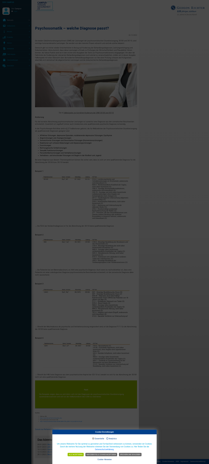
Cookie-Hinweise (104, 459)
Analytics (113, 439)
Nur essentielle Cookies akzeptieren (101, 454)
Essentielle (99, 439)
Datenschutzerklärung (104, 449)
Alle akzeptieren (75, 454)
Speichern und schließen (130, 454)
